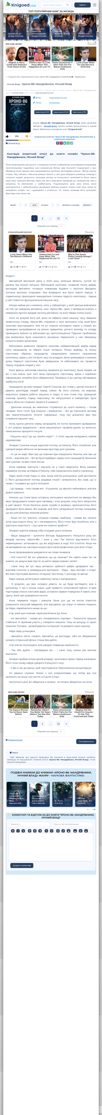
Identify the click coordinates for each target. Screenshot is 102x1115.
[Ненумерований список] (46, 830)
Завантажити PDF (42, 112)
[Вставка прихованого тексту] (86, 830)
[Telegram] (71, 143)
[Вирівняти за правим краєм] (40, 830)
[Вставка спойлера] (80, 830)
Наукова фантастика (44, 93)
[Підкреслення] (23, 830)
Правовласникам (15, 740)
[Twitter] (64, 143)
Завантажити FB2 (79, 112)
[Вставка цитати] (75, 830)
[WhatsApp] (68, 143)
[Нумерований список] (51, 830)
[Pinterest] (61, 143)
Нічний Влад (13, 84)
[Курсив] (18, 830)
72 (58, 218)
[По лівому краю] (29, 830)
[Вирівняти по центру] (35, 830)
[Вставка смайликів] (58, 830)
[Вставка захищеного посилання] (68, 830)
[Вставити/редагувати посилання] (63, 830)
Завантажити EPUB (61, 112)
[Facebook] (57, 143)
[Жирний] (13, 830)
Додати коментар (22, 865)
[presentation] (89, 42)
